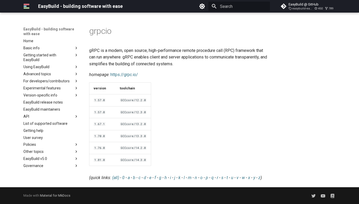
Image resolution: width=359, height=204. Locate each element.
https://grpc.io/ (124, 74)
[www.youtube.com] (323, 195)
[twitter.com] (313, 195)
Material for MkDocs (55, 195)
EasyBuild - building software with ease (48, 31)
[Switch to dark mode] (202, 6)
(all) (115, 177)
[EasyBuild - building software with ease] (26, 6)
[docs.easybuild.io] (332, 195)
